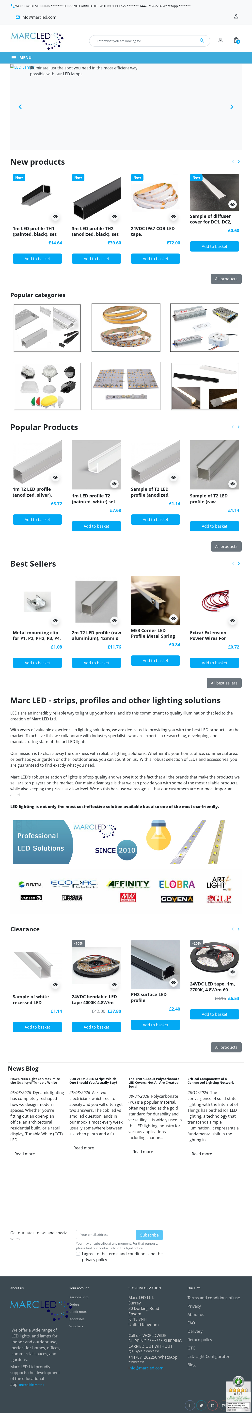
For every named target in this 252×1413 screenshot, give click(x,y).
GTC (191, 1348)
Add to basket (37, 258)
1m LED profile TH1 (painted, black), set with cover (35, 234)
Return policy (200, 1339)
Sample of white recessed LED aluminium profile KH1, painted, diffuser (37, 1005)
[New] (37, 198)
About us (196, 1314)
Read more (25, 1154)
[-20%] (214, 959)
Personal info (79, 1297)
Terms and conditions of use (214, 1298)
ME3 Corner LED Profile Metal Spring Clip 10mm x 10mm (153, 636)
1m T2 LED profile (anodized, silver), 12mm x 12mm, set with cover (34, 497)
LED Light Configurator (209, 1356)
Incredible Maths (31, 1385)
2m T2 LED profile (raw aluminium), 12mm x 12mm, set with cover (96, 638)
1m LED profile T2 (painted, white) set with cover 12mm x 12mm (93, 504)
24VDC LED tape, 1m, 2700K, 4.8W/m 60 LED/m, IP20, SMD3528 (214, 989)
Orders (74, 1304)
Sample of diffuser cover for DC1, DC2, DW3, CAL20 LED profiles (210, 224)
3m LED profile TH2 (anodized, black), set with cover (95, 234)
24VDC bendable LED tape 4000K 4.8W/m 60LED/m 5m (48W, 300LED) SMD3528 (94, 1005)
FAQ (191, 1323)
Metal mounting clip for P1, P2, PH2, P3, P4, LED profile (37, 638)
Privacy (194, 1306)
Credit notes (78, 1311)
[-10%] (96, 965)
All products (226, 279)
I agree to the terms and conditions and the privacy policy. (122, 1256)
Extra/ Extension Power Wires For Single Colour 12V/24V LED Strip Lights (214, 641)
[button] (236, 41)
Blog (192, 1364)
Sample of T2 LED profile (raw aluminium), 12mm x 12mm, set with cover (214, 504)
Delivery (195, 1331)
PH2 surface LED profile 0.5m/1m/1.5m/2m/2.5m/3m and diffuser (155, 1003)
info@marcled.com (145, 1368)
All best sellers (224, 683)
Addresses (76, 1319)
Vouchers (76, 1326)
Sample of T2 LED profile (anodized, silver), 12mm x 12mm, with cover (151, 497)
